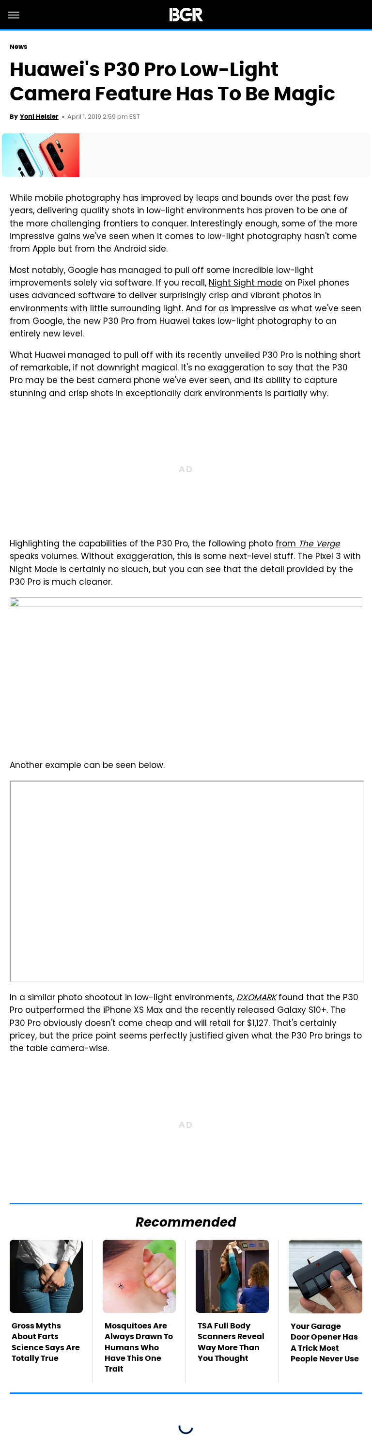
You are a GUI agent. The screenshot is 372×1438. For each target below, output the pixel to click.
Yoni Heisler (39, 116)
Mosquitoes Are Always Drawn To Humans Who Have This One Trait (139, 1347)
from (308, 544)
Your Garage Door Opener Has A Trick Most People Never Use (325, 1342)
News (18, 47)
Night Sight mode (245, 283)
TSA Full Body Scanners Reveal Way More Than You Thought (231, 1342)
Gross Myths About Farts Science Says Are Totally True (46, 1342)
